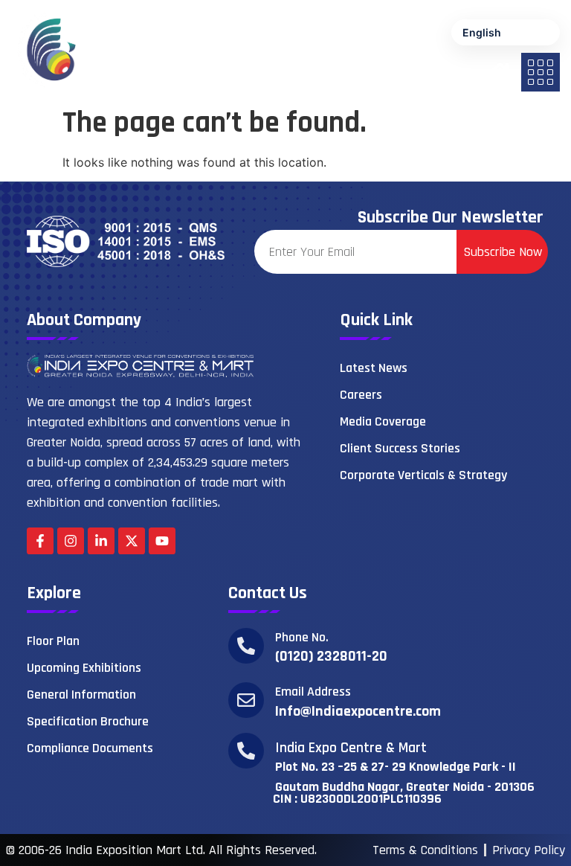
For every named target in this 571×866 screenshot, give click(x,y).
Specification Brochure (88, 721)
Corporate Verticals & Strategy (423, 475)
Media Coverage (383, 421)
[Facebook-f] (40, 540)
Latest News (373, 367)
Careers (361, 394)
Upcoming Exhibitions (84, 667)
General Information (81, 694)
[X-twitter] (131, 540)
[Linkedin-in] (101, 540)
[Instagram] (70, 540)
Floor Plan (53, 641)
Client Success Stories (400, 448)
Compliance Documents (90, 748)
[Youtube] (162, 540)
